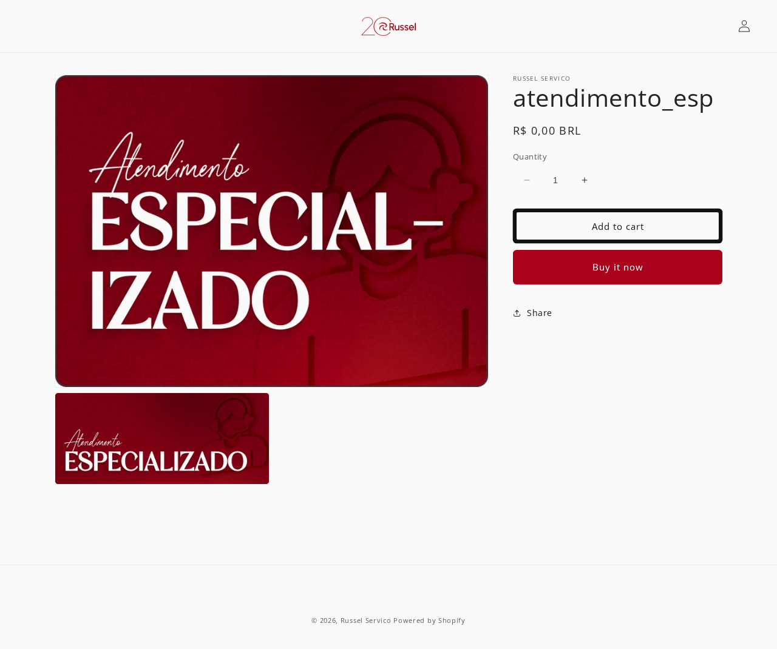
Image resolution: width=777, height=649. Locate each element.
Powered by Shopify (429, 620)
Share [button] (539, 312)
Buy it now (617, 267)
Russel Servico (366, 620)
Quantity (530, 156)
